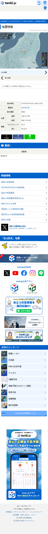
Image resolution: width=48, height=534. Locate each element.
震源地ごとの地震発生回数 (12, 209)
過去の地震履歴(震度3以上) (12, 198)
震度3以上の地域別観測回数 (13, 214)
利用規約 (9, 512)
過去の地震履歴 (7, 193)
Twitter (6, 138)
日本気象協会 (27, 518)
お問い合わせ (24, 515)
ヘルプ (33, 515)
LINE (30, 138)
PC (30, 506)
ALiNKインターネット (27, 521)
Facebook (18, 138)
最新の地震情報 (7, 182)
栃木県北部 (25, 108)
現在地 (45, 9)
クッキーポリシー (36, 512)
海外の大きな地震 (8, 204)
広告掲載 (16, 515)
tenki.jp (8, 3)
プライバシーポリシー (21, 512)
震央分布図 (5, 220)
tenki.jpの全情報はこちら (25, 413)
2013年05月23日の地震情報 (12, 187)
